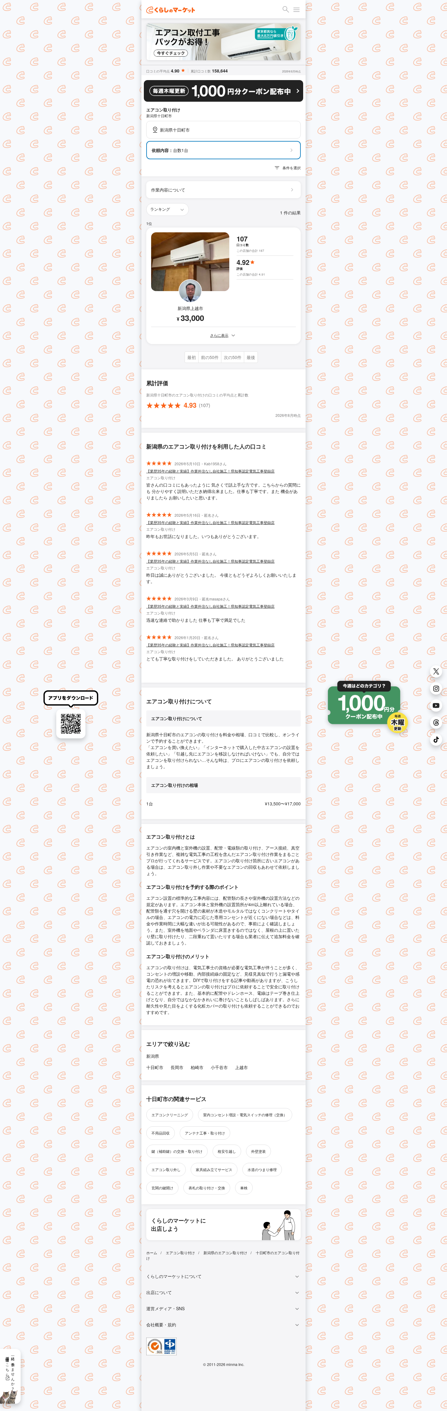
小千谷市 (219, 1067)
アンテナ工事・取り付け (205, 1132)
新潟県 (152, 1056)
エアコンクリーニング (169, 1114)
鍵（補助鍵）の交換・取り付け (177, 1151)
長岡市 (177, 1067)
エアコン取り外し (166, 1169)
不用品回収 (160, 1132)
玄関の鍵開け (162, 1187)
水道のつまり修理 (262, 1169)
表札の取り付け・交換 (207, 1187)
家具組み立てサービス (214, 1169)
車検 (244, 1187)
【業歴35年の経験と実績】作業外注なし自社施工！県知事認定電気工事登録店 (210, 470)
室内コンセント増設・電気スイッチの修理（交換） (245, 1114)
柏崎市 (197, 1067)
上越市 (241, 1067)
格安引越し (227, 1151)
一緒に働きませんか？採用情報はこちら (10, 1371)
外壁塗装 (258, 1151)
